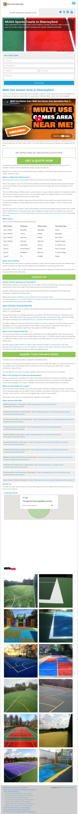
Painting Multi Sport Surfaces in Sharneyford (19, 803)
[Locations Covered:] (3, 3)
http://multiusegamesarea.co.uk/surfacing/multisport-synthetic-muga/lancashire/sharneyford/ (32, 213)
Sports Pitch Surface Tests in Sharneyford (17, 810)
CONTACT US (39, 277)
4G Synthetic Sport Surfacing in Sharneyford (19, 799)
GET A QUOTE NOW (39, 160)
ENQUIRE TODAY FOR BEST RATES (39, 354)
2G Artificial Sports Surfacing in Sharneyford (19, 795)
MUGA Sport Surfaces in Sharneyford (16, 787)
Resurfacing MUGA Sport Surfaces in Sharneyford (20, 812)
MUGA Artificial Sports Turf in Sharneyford (18, 806)
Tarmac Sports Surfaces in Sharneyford (17, 801)
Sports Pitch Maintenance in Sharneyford (17, 808)
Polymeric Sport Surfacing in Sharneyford (18, 793)
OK (52, 505)
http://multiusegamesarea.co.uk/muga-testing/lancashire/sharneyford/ (40, 319)
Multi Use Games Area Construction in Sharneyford (20, 789)
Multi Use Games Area (67, 787)
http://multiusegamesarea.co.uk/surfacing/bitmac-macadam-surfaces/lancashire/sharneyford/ (32, 299)
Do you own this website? (30, 505)
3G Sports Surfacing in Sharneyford (16, 797)
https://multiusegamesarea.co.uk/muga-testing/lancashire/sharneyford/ (51, 480)
